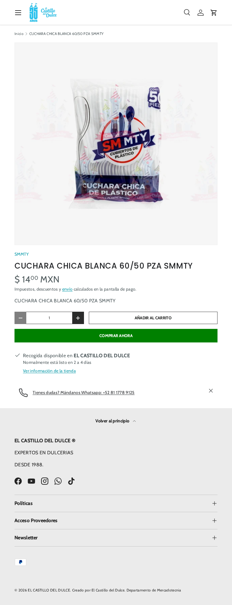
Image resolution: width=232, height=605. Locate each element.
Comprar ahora (116, 335)
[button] (214, 12)
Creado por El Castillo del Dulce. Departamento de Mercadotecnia (126, 590)
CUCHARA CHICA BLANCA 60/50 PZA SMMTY (66, 34)
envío (67, 289)
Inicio (19, 34)
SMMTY (21, 254)
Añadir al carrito (153, 318)
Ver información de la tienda (49, 370)
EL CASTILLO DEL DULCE (49, 590)
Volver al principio (112, 421)
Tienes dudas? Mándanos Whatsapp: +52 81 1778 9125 (84, 392)
